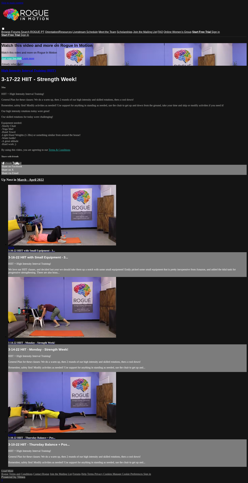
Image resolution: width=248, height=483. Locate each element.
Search (25, 31)
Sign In (25, 35)
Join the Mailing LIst (145, 31)
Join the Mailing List (61, 474)
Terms (90, 474)
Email (18, 163)
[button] (3, 29)
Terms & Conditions (59, 149)
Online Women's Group (177, 31)
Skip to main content (12, 2)
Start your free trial (11, 58)
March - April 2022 (30, 179)
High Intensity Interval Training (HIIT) (28, 70)
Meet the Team (107, 31)
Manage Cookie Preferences (128, 474)
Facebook (6, 163)
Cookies (108, 474)
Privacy (98, 474)
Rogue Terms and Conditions (17, 474)
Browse (6, 31)
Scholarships (124, 31)
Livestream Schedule (85, 31)
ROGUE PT (37, 31)
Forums (16, 31)
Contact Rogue (41, 474)
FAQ (160, 31)
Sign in (215, 31)
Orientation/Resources (58, 31)
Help (84, 474)
